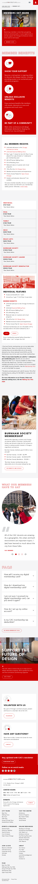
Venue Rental (22, 820)
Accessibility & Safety (7, 822)
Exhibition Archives (24, 834)
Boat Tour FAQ (6, 865)
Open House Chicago (26, 324)
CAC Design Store (20, 169)
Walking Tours (5, 815)
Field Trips (4, 818)
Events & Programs (24, 815)
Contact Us (22, 858)
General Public (6, 828)
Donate (4, 855)
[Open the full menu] (29, 2)
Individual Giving (6, 849)
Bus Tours (4, 816)
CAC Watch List (23, 832)
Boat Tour (4, 813)
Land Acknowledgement (25, 855)
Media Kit (21, 857)
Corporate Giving (6, 851)
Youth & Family (6, 832)
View (4, 795)
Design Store (22, 818)
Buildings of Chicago (24, 828)
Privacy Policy (14, 879)
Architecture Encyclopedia (26, 830)
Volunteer (4, 853)
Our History (22, 848)
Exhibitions (22, 813)
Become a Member (7, 848)
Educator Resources (24, 837)
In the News (22, 851)
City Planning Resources (25, 836)
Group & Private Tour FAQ (9, 868)
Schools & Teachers (7, 830)
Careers (21, 853)
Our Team (21, 849)
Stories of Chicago (24, 839)
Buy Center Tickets (24, 816)
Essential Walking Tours (18, 308)
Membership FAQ (30, 366)
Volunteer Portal (5, 880)
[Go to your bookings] (35, 2)
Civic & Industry (6, 834)
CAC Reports (22, 841)
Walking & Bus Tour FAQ (8, 867)
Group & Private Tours (8, 820)
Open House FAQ (6, 872)
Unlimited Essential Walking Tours (16, 151)
